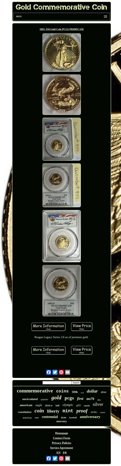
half (57, 405)
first (80, 399)
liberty (53, 411)
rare (37, 417)
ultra (99, 400)
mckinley (27, 418)
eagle (38, 405)
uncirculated (30, 399)
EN (58, 452)
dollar (92, 391)
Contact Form (61, 438)
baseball (73, 417)
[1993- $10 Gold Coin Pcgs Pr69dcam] (62, 52)
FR (65, 452)
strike (94, 412)
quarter (44, 399)
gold (56, 397)
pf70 (78, 405)
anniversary (90, 416)
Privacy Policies (61, 442)
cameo (102, 412)
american (26, 405)
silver (98, 404)
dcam (63, 417)
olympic (68, 405)
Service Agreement (61, 447)
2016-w (48, 405)
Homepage (61, 433)
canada (87, 406)
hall (82, 393)
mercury (61, 421)
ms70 (90, 399)
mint (68, 411)
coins (62, 391)
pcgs (69, 398)
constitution (24, 412)
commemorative (35, 391)
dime (103, 392)
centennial (50, 417)
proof (82, 411)
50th (75, 392)
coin (39, 411)
